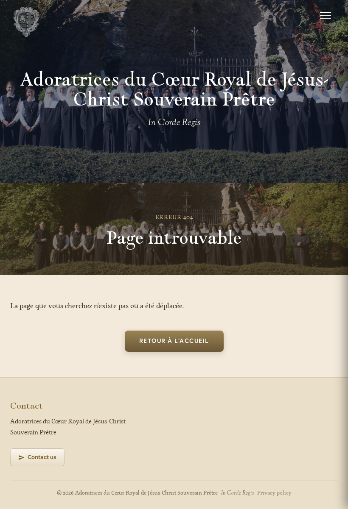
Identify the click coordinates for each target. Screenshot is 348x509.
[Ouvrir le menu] (325, 15)
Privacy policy (274, 493)
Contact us (42, 457)
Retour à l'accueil (174, 341)
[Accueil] (26, 15)
